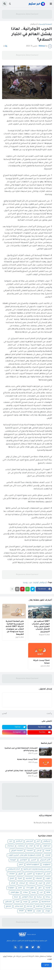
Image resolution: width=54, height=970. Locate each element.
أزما (37, 846)
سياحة (48, 897)
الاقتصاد (29, 851)
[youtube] (27, 947)
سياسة (39, 897)
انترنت (40, 883)
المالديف (29, 878)
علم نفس (34, 902)
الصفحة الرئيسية (45, 24)
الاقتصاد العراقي (17, 851)
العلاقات (12, 874)
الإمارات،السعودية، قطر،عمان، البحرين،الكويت (24, 855)
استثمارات (21, 846)
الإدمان (38, 851)
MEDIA (30, 911)
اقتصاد (47, 851)
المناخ (12, 878)
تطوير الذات (30, 888)
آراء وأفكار (33, 24)
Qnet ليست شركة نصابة (41, 662)
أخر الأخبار (19, 841)
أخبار (38, 841)
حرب (30, 583)
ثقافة (48, 892)
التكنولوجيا (46, 864)
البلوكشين (23, 860)
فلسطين (8, 902)
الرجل (48, 874)
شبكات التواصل (27, 897)
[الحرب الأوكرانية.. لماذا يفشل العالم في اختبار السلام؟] (45, 774)
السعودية (39, 874)
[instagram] (21, 947)
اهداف (13, 883)
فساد (17, 902)
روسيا (25, 583)
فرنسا (25, 902)
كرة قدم (29, 906)
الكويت (48, 878)
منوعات (47, 911)
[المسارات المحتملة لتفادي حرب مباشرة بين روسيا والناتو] (45, 751)
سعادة (25, 892)
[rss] (15, 947)
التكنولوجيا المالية (33, 864)
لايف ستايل (19, 906)
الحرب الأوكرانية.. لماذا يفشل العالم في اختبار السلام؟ (21, 772)
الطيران (29, 874)
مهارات (38, 911)
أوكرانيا (35, 583)
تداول (40, 888)
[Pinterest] (22, 589)
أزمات (31, 846)
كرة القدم (39, 906)
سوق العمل (14, 892)
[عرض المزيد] (12, 589)
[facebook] (38, 947)
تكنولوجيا (11, 888)
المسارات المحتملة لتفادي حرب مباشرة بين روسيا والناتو (21, 749)
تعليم (20, 888)
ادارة (10, 841)
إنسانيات (32, 883)
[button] (51, 4)
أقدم (5, 714)
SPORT (21, 911)
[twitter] (33, 947)
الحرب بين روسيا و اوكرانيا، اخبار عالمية (37, 869)
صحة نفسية (46, 902)
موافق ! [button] (46, 965)
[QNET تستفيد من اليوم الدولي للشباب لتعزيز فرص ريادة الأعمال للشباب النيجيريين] (40, 611)
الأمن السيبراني (45, 860)
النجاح (48, 883)
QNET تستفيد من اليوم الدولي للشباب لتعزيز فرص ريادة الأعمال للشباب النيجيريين (41, 626)
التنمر (21, 864)
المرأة (20, 878)
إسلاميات (10, 846)
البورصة (13, 860)
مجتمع (8, 906)
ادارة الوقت (46, 846)
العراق (20, 874)
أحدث (49, 714)
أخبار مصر (29, 841)
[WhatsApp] (27, 589)
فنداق (48, 906)
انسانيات (22, 883)
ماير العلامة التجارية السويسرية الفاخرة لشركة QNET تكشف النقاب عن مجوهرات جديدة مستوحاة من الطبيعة (15, 627)
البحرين (33, 860)
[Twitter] (32, 589)
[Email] (17, 589)
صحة (16, 897)
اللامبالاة (39, 878)
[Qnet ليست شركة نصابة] (40, 650)
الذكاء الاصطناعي (14, 869)
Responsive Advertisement (27, 14)
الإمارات (47, 855)
